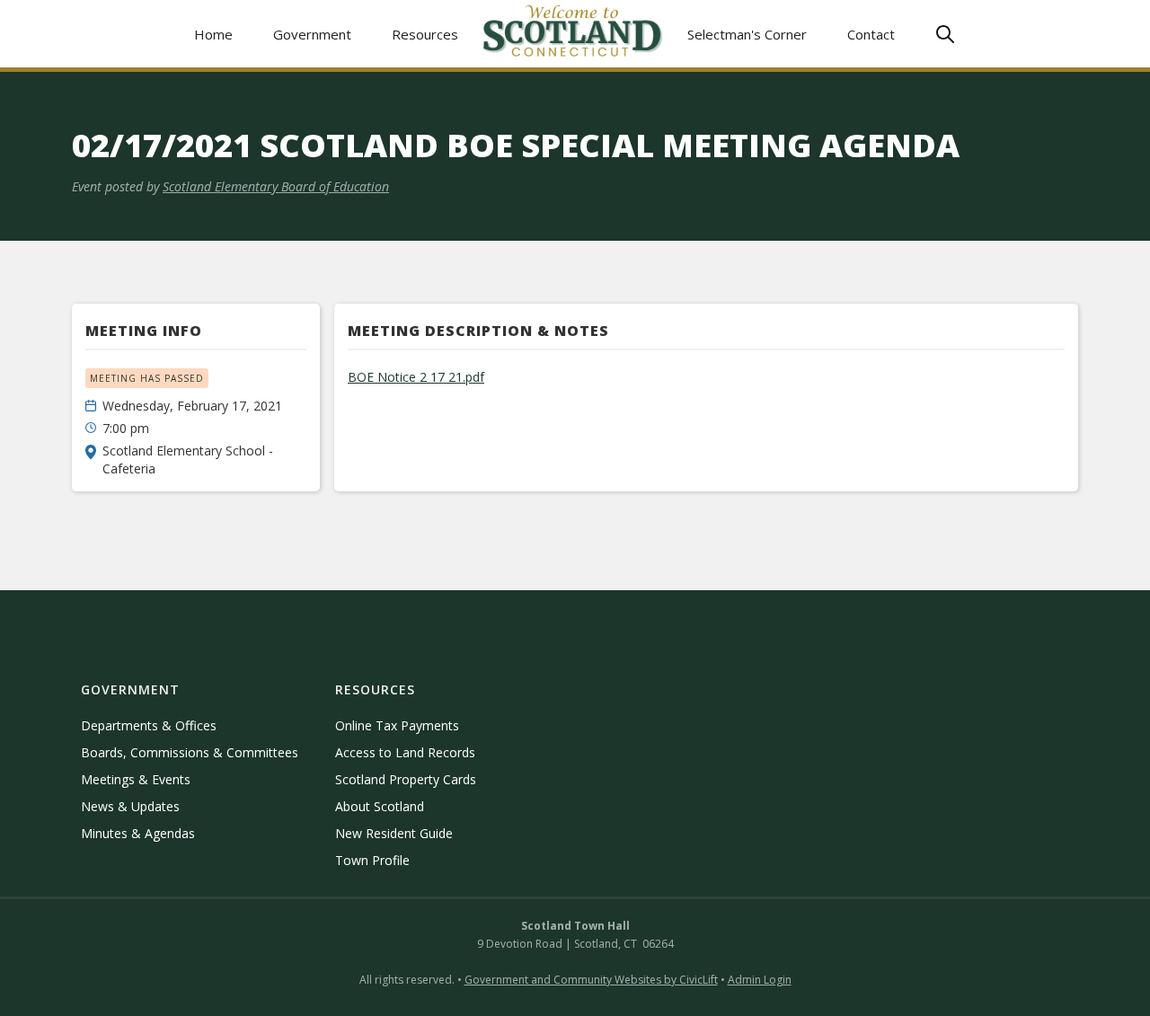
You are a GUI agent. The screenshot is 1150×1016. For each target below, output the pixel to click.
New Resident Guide (394, 833)
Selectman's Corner (747, 34)
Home (213, 34)
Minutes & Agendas (138, 833)
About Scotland (379, 806)
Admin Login (760, 979)
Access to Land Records (405, 752)
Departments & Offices (149, 725)
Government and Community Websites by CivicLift (591, 979)
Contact (871, 34)
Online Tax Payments (397, 725)
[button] (312, 33)
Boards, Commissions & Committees (189, 752)
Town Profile (372, 860)
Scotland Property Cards (405, 779)
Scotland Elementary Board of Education (276, 186)
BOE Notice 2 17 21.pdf (416, 376)
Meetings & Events (135, 779)
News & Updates (130, 806)
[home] (573, 33)
